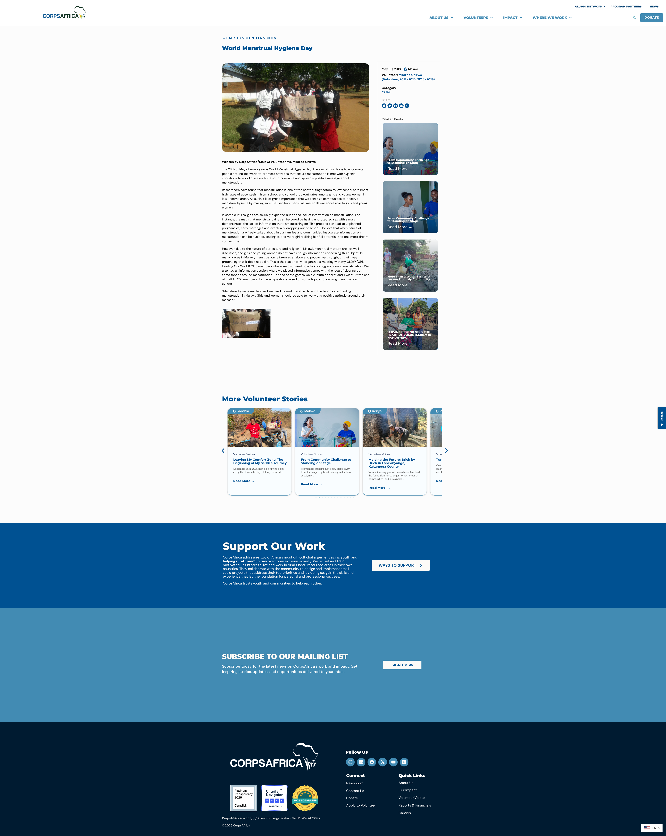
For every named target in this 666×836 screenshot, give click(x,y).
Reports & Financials (415, 805)
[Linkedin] (361, 762)
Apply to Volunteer (361, 805)
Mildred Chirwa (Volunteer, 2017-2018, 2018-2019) (408, 77)
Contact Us (355, 790)
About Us (439, 18)
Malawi (413, 69)
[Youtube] (393, 762)
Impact (510, 18)
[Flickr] (404, 762)
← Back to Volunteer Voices (249, 38)
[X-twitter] (382, 762)
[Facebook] (372, 762)
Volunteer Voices (412, 797)
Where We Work (550, 18)
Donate (352, 798)
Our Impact (408, 790)
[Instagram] (350, 762)
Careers (405, 813)
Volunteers (476, 18)
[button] (634, 17)
